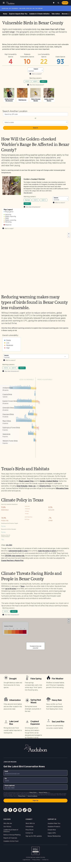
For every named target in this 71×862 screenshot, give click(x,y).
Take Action (56, 14)
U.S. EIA (9, 545)
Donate (65, 3)
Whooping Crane (62, 488)
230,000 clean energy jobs (14, 556)
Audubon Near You (54, 823)
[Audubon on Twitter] (15, 810)
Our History (7, 826)
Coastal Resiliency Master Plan (12, 560)
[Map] (35, 260)
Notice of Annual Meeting (12, 835)
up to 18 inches (10, 589)
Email (6, 771)
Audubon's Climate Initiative (39, 14)
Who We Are (8, 823)
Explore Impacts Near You (18, 14)
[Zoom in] (69, 234)
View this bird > (28, 193)
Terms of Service (43, 792)
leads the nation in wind (47, 551)
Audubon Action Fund (11, 841)
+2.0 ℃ (35, 81)
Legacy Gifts (52, 833)
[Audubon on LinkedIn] (20, 810)
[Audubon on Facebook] (10, 810)
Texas (22, 586)
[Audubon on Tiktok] (25, 810)
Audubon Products (54, 826)
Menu (4, 3)
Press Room (29, 830)
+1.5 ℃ (27, 81)
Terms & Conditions (32, 796)
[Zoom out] (69, 236)
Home (5, 14)
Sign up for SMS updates (34, 836)
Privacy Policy (36, 859)
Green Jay (32, 486)
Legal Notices (26, 859)
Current (27, 200)
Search (58, 2)
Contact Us (29, 833)
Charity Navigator (35, 850)
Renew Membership (54, 836)
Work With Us (30, 823)
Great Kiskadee (22, 486)
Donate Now (52, 830)
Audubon (10, 2)
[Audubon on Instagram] (5, 810)
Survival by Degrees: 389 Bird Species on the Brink (22, 8)
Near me (54, 2)
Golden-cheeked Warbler (49, 481)
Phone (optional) (10, 785)
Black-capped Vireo (26, 481)
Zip (6, 778)
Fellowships (29, 826)
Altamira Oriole (45, 486)
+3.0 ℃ (43, 81)
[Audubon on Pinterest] (29, 810)
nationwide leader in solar (18, 551)
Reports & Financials (10, 838)
